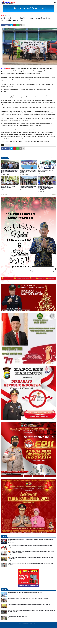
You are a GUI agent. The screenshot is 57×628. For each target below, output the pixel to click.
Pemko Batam (9, 15)
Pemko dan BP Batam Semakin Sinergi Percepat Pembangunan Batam (28, 187)
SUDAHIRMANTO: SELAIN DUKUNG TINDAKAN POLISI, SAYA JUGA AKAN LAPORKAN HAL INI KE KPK (28, 598)
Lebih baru (4, 194)
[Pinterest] (14, 25)
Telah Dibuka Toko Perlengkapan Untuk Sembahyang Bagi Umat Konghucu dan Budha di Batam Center (29, 604)
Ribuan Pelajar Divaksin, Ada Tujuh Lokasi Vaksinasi (45, 171)
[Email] (20, 25)
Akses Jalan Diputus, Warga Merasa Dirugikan (17, 616)
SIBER (31, 626)
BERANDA (21, 626)
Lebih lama (52, 194)
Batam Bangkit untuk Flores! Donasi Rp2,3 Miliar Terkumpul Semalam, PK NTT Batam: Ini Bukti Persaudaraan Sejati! (30, 540)
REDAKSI (26, 626)
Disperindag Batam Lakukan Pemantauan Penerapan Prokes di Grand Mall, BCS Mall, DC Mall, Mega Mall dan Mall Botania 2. (46, 188)
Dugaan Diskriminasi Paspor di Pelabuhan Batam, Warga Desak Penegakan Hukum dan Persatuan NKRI (30, 545)
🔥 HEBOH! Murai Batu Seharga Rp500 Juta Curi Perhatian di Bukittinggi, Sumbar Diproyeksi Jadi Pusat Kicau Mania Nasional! (30, 558)
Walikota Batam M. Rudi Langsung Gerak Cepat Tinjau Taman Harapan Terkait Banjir (9, 171)
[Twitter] (11, 25)
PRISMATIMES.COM (26, 623)
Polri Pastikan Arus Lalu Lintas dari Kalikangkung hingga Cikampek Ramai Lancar (25, 592)
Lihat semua (53, 157)
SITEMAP (36, 626)
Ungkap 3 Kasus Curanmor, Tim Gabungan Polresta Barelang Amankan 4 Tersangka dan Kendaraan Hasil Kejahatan (30, 564)
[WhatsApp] (17, 25)
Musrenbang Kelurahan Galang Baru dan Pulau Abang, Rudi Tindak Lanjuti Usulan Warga (28, 171)
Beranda (3, 15)
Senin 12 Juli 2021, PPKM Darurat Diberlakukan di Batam (8, 187)
